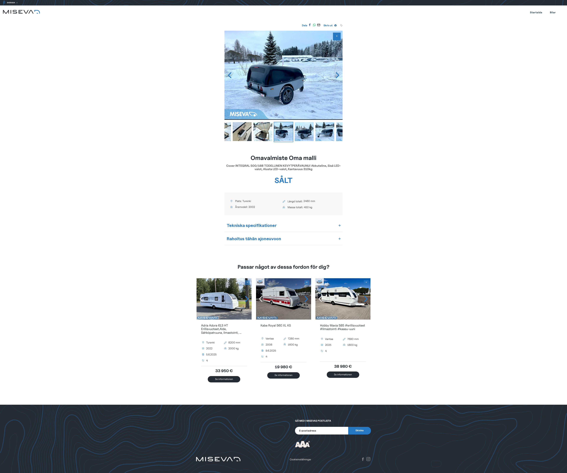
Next (337, 75)
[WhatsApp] (314, 25)
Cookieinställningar (300, 459)
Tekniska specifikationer (252, 225)
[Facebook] (309, 25)
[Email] (318, 25)
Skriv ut (328, 25)
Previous (229, 75)
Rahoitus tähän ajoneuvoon (254, 238)
